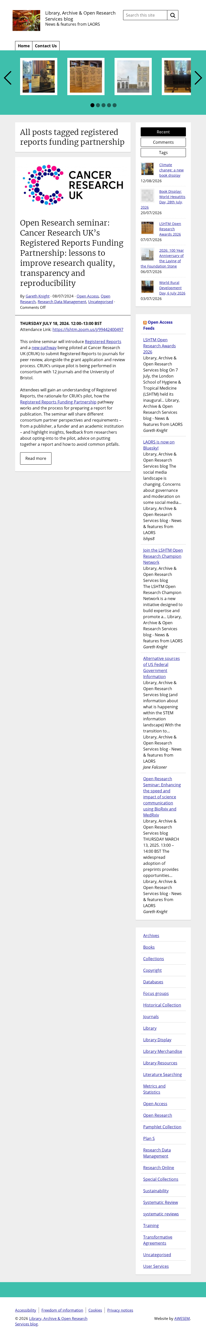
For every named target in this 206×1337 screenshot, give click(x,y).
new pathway (44, 347)
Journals (151, 1016)
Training (151, 1225)
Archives (151, 935)
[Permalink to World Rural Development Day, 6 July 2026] (147, 286)
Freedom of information (62, 1310)
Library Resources (160, 1063)
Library (150, 1028)
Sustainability (156, 1191)
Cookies (95, 1310)
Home (24, 46)
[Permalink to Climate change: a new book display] (147, 169)
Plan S (149, 1138)
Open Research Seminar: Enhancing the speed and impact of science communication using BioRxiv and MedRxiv (162, 797)
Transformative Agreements (157, 1240)
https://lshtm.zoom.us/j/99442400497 (88, 329)
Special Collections (160, 1179)
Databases (153, 982)
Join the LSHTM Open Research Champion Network (163, 556)
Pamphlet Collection (162, 1127)
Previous (8, 78)
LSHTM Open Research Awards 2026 (170, 229)
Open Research (157, 1115)
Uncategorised (100, 301)
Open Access (88, 296)
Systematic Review (160, 1202)
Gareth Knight (37, 296)
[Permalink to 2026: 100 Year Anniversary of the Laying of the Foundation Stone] (147, 254)
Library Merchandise (162, 1051)
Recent (163, 132)
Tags (163, 152)
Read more (35, 458)
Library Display (157, 1040)
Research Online (158, 1167)
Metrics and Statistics (154, 1089)
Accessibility (25, 1310)
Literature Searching (162, 1074)
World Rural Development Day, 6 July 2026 (172, 287)
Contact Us (46, 46)
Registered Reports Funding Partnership (58, 402)
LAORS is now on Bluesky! (159, 445)
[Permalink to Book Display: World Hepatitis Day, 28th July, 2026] (147, 195)
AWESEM (182, 1318)
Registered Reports (103, 341)
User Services (156, 1266)
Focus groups (156, 993)
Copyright (152, 970)
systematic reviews (161, 1214)
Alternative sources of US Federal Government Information (161, 667)
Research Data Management (62, 301)
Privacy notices (120, 1310)
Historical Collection (162, 1005)
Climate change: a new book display (171, 170)
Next (198, 78)
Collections (153, 958)
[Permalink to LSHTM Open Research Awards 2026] (147, 228)
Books (149, 947)
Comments (163, 142)
